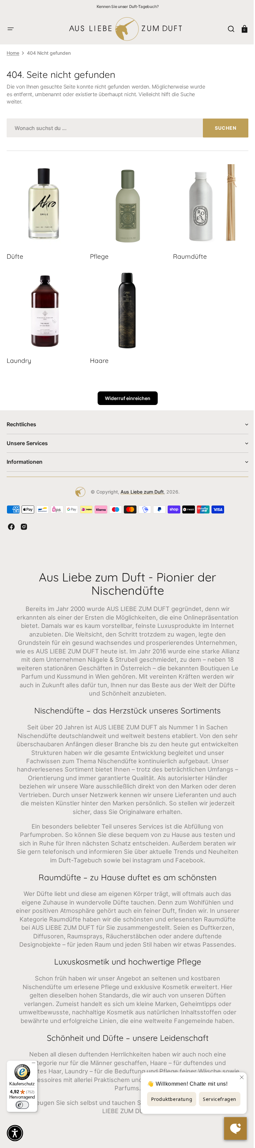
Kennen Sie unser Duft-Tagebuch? (128, 6)
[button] (10, 29)
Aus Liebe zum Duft (139, 488)
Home (13, 53)
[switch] (22, 1105)
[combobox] (125, 127)
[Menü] (34, 1064)
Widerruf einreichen (125, 394)
